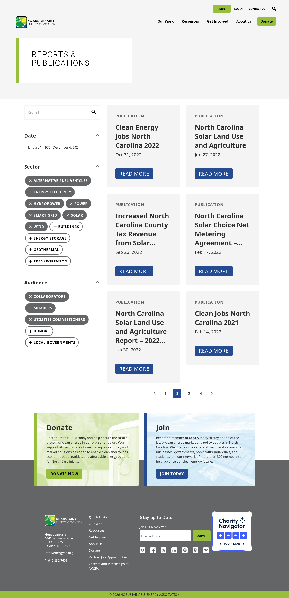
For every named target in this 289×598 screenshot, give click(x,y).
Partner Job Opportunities (108, 557)
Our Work (165, 21)
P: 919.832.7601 (56, 560)
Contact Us (257, 9)
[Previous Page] (154, 393)
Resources (190, 21)
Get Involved (217, 21)
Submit (202, 536)
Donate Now (64, 473)
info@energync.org (59, 553)
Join (222, 9)
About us (243, 21)
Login (238, 9)
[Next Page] (211, 393)
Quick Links (98, 517)
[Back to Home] (35, 22)
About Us (96, 544)
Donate (266, 21)
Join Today (172, 473)
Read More (134, 173)
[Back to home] (63, 520)
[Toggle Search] (273, 8)
